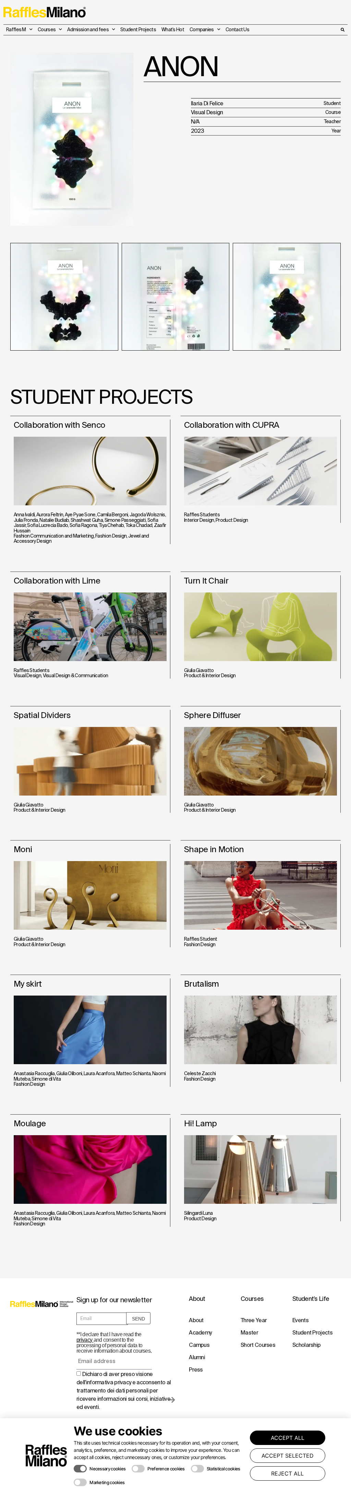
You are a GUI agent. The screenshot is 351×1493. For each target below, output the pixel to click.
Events (300, 1320)
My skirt (27, 983)
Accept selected (288, 1455)
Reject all (287, 1473)
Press (196, 1369)
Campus (199, 1345)
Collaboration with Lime (57, 580)
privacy (84, 1340)
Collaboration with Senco (59, 425)
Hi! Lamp (200, 1123)
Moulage (30, 1123)
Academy (200, 1332)
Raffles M (16, 29)
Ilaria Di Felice (207, 103)
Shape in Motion (214, 849)
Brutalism (201, 983)
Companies (202, 29)
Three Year (254, 1320)
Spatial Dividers (42, 715)
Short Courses (258, 1345)
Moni (23, 849)
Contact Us (237, 29)
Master (249, 1332)
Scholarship (306, 1345)
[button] (342, 30)
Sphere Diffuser (212, 715)
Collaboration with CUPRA (231, 425)
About (196, 1320)
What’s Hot (172, 29)
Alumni (197, 1357)
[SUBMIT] (172, 1402)
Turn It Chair (206, 580)
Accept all (287, 1437)
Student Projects (138, 29)
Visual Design (207, 112)
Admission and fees (87, 29)
